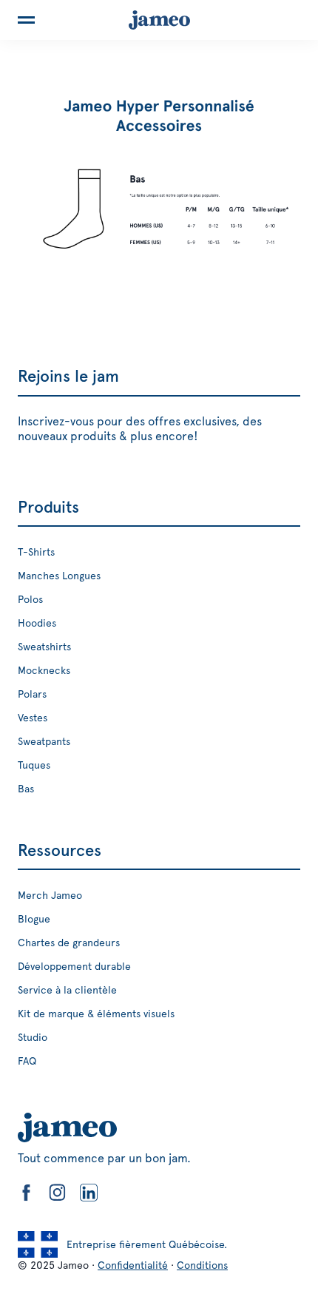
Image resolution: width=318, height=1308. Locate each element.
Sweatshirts (44, 647)
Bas (26, 789)
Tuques (34, 765)
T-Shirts (36, 552)
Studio (32, 1037)
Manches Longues (59, 575)
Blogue (34, 919)
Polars (32, 694)
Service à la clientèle (67, 990)
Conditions (202, 1265)
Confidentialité (133, 1265)
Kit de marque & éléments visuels (96, 1013)
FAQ (27, 1061)
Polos (30, 599)
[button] (26, 20)
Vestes (32, 718)
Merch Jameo (50, 895)
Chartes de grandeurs (69, 942)
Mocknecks (44, 670)
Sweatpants (44, 741)
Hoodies (37, 623)
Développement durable (74, 966)
